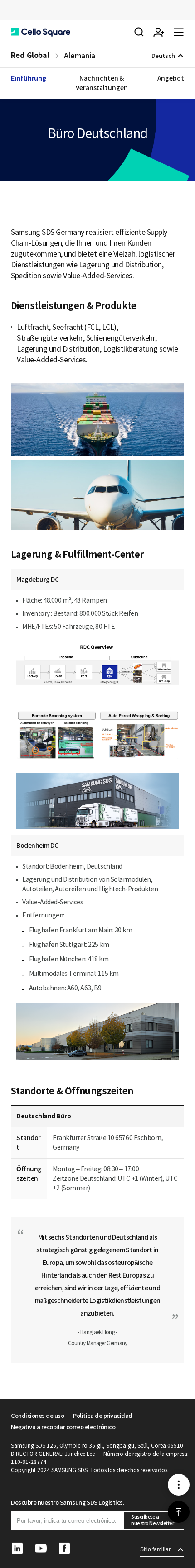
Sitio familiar (155, 1549)
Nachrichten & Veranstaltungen (102, 83)
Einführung (28, 78)
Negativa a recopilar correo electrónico (63, 1427)
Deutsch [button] (163, 56)
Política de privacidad (102, 1416)
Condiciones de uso (37, 1416)
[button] (40, 32)
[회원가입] (158, 32)
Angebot (170, 78)
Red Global (30, 55)
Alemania (79, 55)
